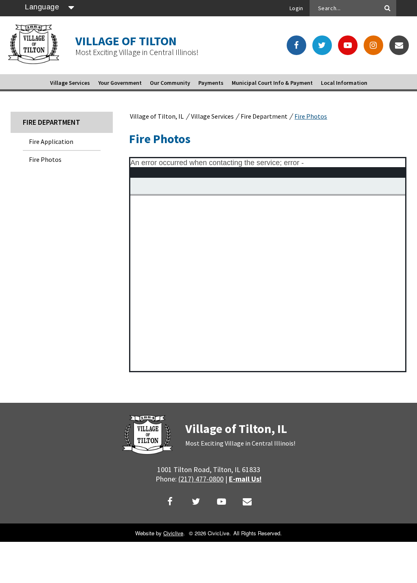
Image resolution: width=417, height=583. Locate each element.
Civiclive (173, 533)
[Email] (399, 45)
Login (296, 8)
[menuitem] (70, 82)
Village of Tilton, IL (157, 116)
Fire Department (51, 122)
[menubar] (208, 82)
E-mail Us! (245, 479)
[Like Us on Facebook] (296, 45)
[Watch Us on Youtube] (348, 45)
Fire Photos (45, 159)
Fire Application (51, 141)
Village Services (213, 116)
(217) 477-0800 (201, 479)
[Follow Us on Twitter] (322, 45)
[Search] (387, 8)
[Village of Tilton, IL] (33, 61)
